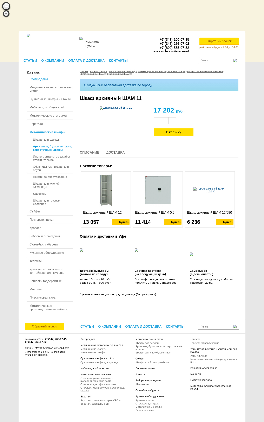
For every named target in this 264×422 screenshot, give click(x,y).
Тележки (35, 261)
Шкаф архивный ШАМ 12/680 (209, 212)
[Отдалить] (6, 13)
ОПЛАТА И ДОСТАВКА (86, 60)
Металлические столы (149, 406)
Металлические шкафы (47, 132)
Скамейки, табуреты (44, 244)
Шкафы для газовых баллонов (46, 202)
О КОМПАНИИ (52, 60)
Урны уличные (198, 355)
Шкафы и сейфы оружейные (152, 362)
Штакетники (143, 384)
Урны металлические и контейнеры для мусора (46, 270)
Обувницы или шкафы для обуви (51, 168)
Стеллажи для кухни (147, 403)
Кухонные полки (145, 400)
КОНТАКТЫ (118, 60)
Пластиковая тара (42, 297)
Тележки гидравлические (204, 343)
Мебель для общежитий (46, 107)
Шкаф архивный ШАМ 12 (102, 212)
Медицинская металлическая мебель (50, 88)
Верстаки (36, 124)
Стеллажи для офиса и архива (98, 384)
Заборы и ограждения (44, 236)
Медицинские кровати (93, 349)
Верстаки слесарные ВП (94, 403)
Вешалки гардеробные (45, 281)
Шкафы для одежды (46, 139)
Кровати (35, 228)
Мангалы (35, 289)
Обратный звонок (219, 41)
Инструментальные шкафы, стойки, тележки (52, 158)
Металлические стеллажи (48, 115)
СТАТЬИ (30, 60)
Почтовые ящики (41, 219)
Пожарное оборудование (50, 176)
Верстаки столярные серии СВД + (100, 400)
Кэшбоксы (39, 193)
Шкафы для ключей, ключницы (46, 185)
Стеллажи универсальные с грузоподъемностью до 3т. (96, 380)
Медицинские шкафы (92, 352)
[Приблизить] (6, 6)
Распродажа (38, 79)
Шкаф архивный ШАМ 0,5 (154, 212)
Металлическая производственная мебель (48, 307)
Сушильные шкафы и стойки (50, 99)
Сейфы (34, 211)
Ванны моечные (145, 410)
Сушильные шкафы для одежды (99, 362)
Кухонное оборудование (46, 252)
